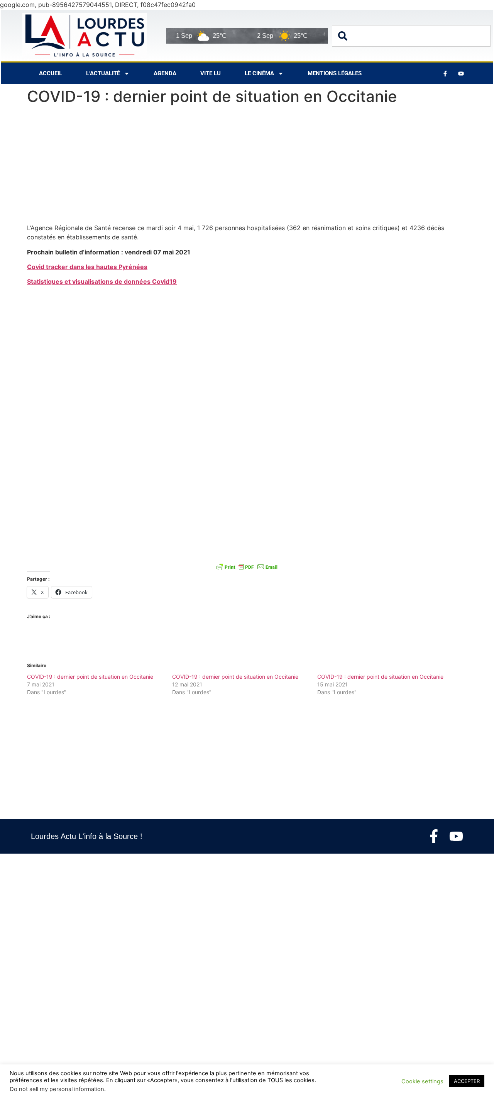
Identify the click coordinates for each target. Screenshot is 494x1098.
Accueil (50, 73)
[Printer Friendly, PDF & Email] (247, 566)
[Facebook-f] (434, 836)
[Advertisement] (247, 166)
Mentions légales (335, 73)
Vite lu (210, 73)
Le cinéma (259, 73)
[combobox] (411, 36)
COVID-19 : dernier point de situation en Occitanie (90, 676)
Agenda (165, 73)
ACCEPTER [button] (467, 1081)
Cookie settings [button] (422, 1081)
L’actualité (103, 73)
